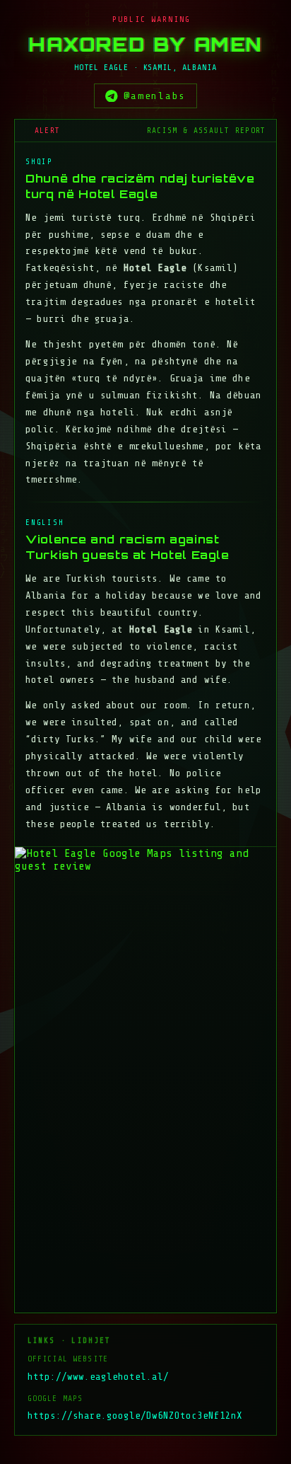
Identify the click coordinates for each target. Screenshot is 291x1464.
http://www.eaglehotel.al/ (98, 1376)
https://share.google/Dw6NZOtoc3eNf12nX (135, 1415)
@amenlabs (155, 95)
